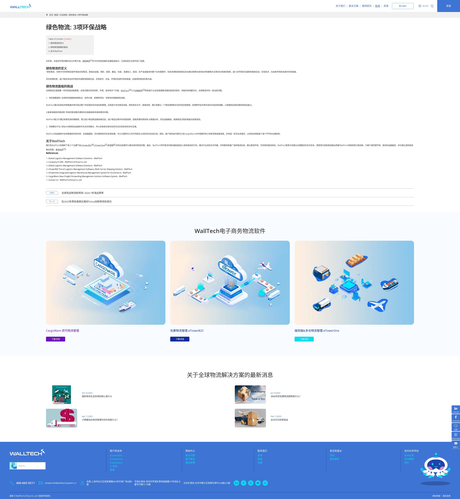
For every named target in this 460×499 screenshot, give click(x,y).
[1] (91, 60)
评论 (332, 455)
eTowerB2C (86, 145)
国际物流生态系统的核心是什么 (97, 396)
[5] (106, 144)
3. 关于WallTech (55, 51)
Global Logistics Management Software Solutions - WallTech (75, 158)
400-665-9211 (25, 482)
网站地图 (436, 496)
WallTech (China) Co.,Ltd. (27, 496)
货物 (111, 145)
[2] (130, 89)
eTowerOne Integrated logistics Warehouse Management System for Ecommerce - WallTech (89, 172)
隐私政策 (190, 462)
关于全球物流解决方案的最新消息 (230, 375)
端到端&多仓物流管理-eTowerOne (317, 331)
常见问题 (190, 455)
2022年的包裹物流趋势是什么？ (286, 396)
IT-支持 (113, 466)
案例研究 (367, 6)
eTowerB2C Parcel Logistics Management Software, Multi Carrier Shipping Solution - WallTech (90, 169)
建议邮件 (334, 459)
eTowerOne (99, 145)
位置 (260, 462)
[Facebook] (456, 418)
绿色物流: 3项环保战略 (78, 15)
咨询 (260, 459)
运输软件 (139, 90)
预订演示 (403, 6)
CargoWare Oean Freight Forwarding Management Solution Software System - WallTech (87, 176)
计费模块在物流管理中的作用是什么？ (100, 419)
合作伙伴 (409, 455)
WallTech (125, 90)
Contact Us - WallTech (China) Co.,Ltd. (65, 180)
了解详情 (55, 339)
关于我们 (340, 6)
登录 (448, 6)
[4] (93, 144)
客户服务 (190, 459)
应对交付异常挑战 (279, 419)
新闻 (377, 6)
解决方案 (353, 6)
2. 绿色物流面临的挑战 (58, 47)
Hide (68, 39)
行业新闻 (63, 15)
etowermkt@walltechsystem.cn (60, 482)
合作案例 (409, 459)
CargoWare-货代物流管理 (62, 331)
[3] (144, 89)
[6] (114, 144)
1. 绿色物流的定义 (56, 43)
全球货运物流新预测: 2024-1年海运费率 (83, 193)
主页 (51, 15)
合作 (260, 455)
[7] (64, 149)
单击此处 (59, 149)
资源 (386, 6)
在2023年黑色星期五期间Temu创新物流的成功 (87, 201)
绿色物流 (86, 61)
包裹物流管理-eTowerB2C (187, 331)
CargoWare (116, 462)
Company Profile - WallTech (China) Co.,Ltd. (67, 162)
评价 (406, 462)
